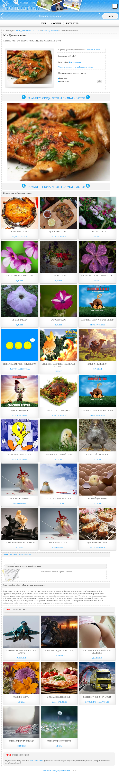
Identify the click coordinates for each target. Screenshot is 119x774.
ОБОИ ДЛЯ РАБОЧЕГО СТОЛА (27, 31)
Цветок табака (19, 320)
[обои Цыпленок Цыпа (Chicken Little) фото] (97, 301)
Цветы (97, 237)
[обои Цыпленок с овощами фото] (58, 391)
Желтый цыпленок (97, 498)
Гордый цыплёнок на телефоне (19, 543)
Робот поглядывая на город (59, 650)
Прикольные (19, 503)
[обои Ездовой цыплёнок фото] (97, 345)
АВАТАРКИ (56, 23)
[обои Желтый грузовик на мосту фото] (97, 678)
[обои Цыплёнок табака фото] (19, 213)
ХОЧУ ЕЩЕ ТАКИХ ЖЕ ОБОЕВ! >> (17, 554)
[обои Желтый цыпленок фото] (97, 480)
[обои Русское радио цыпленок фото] (58, 480)
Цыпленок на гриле (97, 543)
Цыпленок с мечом (19, 498)
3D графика (59, 655)
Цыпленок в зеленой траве (58, 454)
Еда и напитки (75, 62)
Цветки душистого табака (19, 276)
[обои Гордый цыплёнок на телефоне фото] (19, 524)
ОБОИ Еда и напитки (50, 31)
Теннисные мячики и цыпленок (19, 364)
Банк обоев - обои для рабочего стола (56, 771)
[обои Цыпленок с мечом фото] (19, 480)
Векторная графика (20, 369)
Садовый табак (58, 320)
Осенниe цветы (21, 697)
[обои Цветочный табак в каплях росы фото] (97, 257)
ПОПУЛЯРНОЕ (72, 23)
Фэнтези (97, 369)
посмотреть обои (93, 50)
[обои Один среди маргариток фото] (59, 722)
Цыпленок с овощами (58, 410)
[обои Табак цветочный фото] (97, 213)
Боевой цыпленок (58, 543)
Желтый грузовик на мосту (97, 697)
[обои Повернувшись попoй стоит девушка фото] (97, 632)
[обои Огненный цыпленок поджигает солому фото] (58, 345)
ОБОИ (43, 23)
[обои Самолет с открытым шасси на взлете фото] (21, 632)
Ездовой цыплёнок (97, 364)
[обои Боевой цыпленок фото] (58, 524)
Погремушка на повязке (21, 741)
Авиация (21, 658)
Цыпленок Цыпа (19, 410)
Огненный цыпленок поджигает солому (58, 365)
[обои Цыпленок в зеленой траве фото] (58, 435)
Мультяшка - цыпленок (20, 454)
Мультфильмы (97, 325)
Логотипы (58, 503)
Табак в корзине (58, 276)
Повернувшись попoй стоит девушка (97, 651)
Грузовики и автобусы (97, 702)
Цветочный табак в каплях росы (97, 276)
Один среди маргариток (59, 741)
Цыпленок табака (58, 232)
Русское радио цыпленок (58, 498)
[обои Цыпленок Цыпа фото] (19, 391)
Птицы (58, 459)
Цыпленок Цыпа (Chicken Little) (97, 320)
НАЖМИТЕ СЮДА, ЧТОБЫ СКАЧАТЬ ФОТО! (56, 98)
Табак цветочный (97, 232)
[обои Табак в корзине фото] (58, 257)
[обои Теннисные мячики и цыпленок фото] (19, 345)
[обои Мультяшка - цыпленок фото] (19, 435)
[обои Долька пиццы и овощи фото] (59, 678)
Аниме (58, 371)
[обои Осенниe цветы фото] (21, 678)
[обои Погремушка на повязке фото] (21, 722)
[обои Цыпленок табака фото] (58, 213)
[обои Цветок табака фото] (19, 301)
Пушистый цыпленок (97, 454)
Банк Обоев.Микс (36, 761)
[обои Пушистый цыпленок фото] (97, 435)
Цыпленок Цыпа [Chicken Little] (97, 410)
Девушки (97, 658)
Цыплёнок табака (19, 232)
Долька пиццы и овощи (59, 697)
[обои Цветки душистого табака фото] (19, 257)
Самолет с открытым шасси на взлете (21, 651)
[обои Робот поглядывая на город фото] (59, 632)
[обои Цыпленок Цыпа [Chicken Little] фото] (97, 391)
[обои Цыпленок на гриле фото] (97, 524)
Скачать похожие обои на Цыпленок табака (75, 67)
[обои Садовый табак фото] (58, 301)
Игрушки (21, 746)
